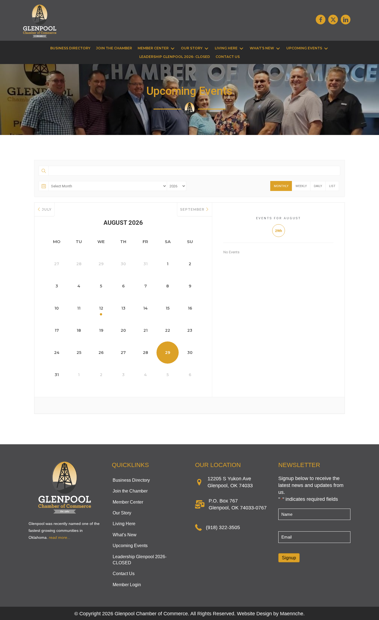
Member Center (128, 502)
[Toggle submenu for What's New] (278, 48)
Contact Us (124, 573)
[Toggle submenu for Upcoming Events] (326, 48)
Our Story (122, 513)
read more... (59, 537)
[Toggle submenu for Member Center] (172, 48)
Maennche (291, 613)
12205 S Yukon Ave (229, 478)
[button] (320, 19)
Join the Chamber (130, 491)
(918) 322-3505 (223, 527)
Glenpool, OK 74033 (230, 485)
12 (101, 308)
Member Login (127, 584)
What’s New (125, 534)
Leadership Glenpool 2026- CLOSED (139, 559)
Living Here (124, 523)
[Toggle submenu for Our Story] (206, 48)
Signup (289, 557)
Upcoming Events (130, 545)
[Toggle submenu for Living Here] (241, 48)
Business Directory (131, 480)
